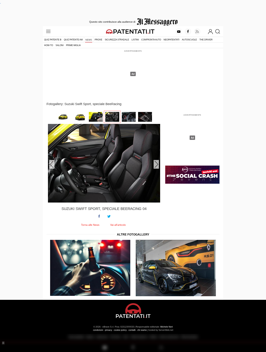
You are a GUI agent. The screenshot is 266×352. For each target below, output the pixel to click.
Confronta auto (151, 39)
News (88, 40)
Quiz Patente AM (73, 39)
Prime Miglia (73, 45)
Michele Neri (166, 327)
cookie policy (120, 330)
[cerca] (219, 31)
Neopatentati (171, 39)
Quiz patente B (52, 39)
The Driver (206, 39)
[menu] (48, 31)
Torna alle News (90, 224)
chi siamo (142, 330)
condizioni (98, 330)
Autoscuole (189, 39)
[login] (210, 31)
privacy (108, 330)
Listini (135, 39)
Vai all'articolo (118, 224)
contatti (132, 330)
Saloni (60, 45)
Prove (98, 39)
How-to (48, 45)
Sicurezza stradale (117, 39)
